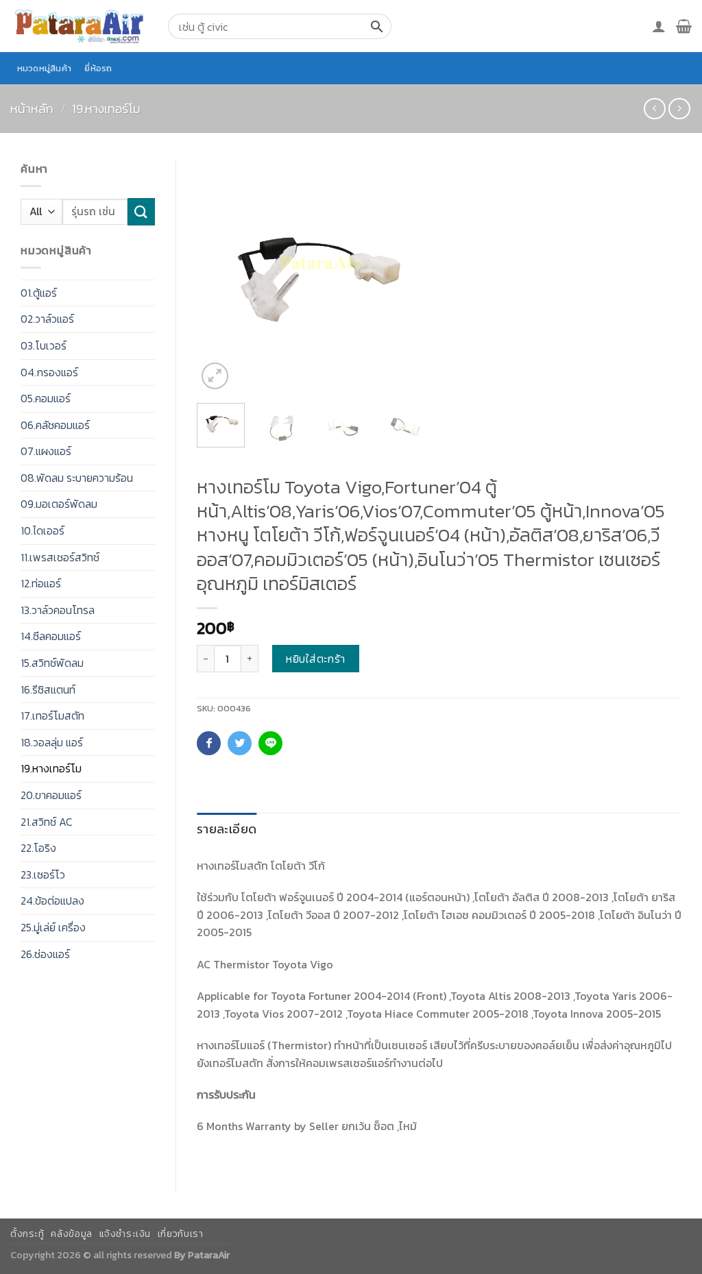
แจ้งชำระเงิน (125, 1234)
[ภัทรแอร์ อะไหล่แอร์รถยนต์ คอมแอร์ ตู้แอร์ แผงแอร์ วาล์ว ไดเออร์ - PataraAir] (78, 26)
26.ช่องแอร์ (45, 954)
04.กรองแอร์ (49, 372)
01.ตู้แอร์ (39, 292)
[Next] (407, 277)
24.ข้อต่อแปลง (52, 900)
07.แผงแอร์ (46, 451)
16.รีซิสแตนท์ (48, 689)
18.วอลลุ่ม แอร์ (52, 742)
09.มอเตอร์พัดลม (59, 503)
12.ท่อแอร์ (41, 583)
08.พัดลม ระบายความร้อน (77, 477)
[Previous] (218, 277)
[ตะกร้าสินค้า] (684, 26)
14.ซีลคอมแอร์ (51, 636)
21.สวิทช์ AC (47, 821)
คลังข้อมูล (71, 1234)
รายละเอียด (226, 829)
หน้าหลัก (31, 108)
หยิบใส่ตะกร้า (316, 658)
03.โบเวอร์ (43, 345)
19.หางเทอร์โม (106, 108)
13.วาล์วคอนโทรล (58, 610)
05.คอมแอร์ (46, 398)
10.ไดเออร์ (42, 530)
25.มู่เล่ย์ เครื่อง (53, 927)
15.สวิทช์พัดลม (52, 662)
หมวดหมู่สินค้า (44, 68)
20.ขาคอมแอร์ (51, 795)
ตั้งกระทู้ (27, 1234)
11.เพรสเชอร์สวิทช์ (60, 557)
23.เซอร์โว (43, 874)
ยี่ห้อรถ (98, 68)
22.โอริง (38, 848)
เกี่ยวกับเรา (181, 1234)
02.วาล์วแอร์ (47, 318)
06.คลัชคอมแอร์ (55, 425)
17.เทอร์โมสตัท (52, 715)
